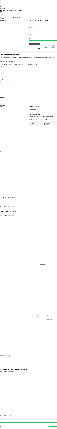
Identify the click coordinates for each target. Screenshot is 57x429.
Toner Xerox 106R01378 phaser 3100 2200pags (7, 385)
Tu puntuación (2, 85)
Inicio (1, 17)
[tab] (2, 51)
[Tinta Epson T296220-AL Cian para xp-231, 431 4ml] (28, 221)
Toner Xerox (8, 17)
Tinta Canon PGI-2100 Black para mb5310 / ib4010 (7, 197)
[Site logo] (2, 7)
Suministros (3, 17)
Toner (5, 17)
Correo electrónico (2, 97)
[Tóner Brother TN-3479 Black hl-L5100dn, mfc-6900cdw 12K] (28, 314)
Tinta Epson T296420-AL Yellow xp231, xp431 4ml (7, 290)
